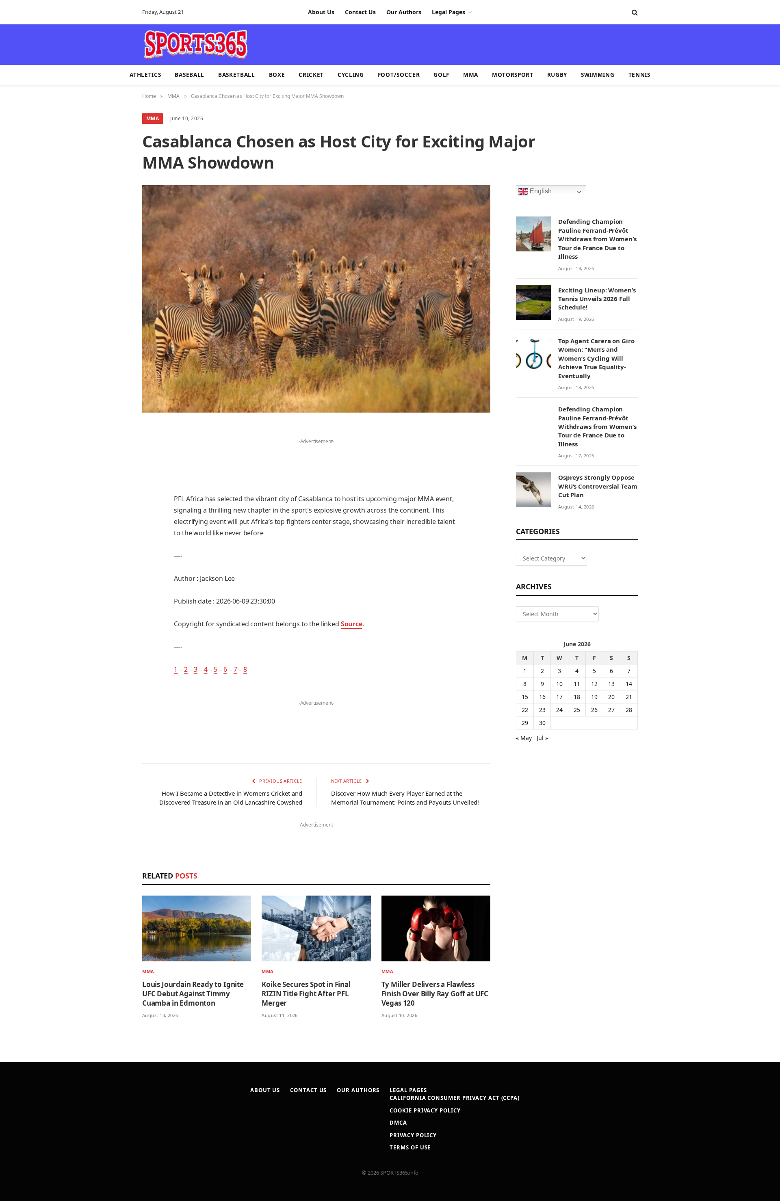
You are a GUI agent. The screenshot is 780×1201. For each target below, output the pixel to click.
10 (559, 684)
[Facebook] (114, 453)
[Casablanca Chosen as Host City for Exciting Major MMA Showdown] (316, 299)
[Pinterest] (114, 515)
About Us (321, 12)
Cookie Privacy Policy (425, 1110)
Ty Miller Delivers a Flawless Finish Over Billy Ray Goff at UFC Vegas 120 (434, 994)
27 (611, 710)
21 (629, 697)
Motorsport (512, 74)
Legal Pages (448, 12)
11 (577, 684)
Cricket (311, 74)
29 (525, 723)
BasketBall (236, 74)
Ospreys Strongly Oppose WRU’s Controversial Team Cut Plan (597, 486)
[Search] (634, 12)
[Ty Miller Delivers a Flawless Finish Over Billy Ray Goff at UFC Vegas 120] (435, 929)
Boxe (277, 74)
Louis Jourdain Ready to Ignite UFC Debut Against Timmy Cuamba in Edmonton (193, 994)
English (540, 191)
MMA (470, 74)
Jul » (542, 738)
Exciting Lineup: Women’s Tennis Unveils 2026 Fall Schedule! (596, 299)
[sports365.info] (195, 44)
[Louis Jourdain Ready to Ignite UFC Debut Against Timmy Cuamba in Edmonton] (196, 929)
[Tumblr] (114, 556)
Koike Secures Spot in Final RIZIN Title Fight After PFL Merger (306, 994)
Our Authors (403, 12)
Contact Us (360, 12)
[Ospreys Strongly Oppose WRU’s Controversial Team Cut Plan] (533, 489)
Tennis (639, 74)
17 (559, 697)
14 (629, 684)
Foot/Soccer (399, 74)
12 (594, 684)
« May (524, 738)
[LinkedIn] (114, 494)
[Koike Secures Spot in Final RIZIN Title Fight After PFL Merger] (316, 929)
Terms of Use (410, 1147)
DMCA (398, 1122)
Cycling (351, 74)
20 (611, 697)
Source (351, 623)
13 (611, 684)
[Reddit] (114, 577)
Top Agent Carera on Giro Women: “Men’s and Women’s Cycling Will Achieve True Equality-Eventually (596, 358)
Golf (441, 74)
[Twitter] (114, 473)
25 (577, 710)
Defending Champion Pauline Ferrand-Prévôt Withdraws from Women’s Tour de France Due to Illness (597, 238)
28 (629, 710)
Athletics (145, 74)
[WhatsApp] (114, 639)
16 (542, 697)
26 (594, 710)
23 (542, 710)
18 (577, 697)
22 (525, 710)
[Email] (114, 536)
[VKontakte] (114, 598)
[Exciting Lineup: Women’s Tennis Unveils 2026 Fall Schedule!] (533, 302)
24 (559, 710)
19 (594, 697)
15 (525, 697)
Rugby (557, 74)
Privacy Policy (413, 1135)
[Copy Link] (114, 660)
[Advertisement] (437, 44)
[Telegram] (114, 618)
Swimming (597, 74)
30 (542, 723)
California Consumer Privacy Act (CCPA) (455, 1097)
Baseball (189, 74)
